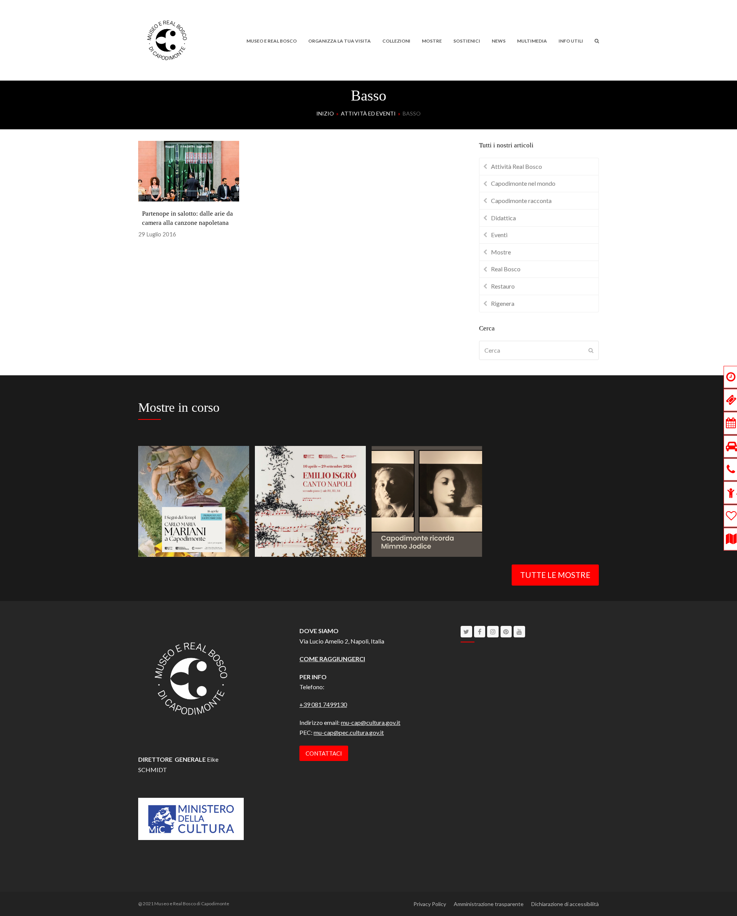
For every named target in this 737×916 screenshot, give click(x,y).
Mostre (501, 252)
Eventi (499, 234)
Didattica (503, 217)
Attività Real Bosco (516, 166)
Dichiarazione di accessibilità (565, 904)
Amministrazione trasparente (489, 904)
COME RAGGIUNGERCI (332, 658)
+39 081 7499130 (323, 704)
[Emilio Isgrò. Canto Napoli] (310, 500)
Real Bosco (506, 268)
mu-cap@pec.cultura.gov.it (349, 732)
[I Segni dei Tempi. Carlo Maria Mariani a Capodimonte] (193, 500)
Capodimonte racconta (521, 200)
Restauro (503, 286)
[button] (597, 40)
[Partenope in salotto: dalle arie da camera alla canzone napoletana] (188, 170)
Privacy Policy (429, 904)
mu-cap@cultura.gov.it (370, 722)
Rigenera (502, 303)
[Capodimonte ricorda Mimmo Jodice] (427, 500)
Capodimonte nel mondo (523, 183)
